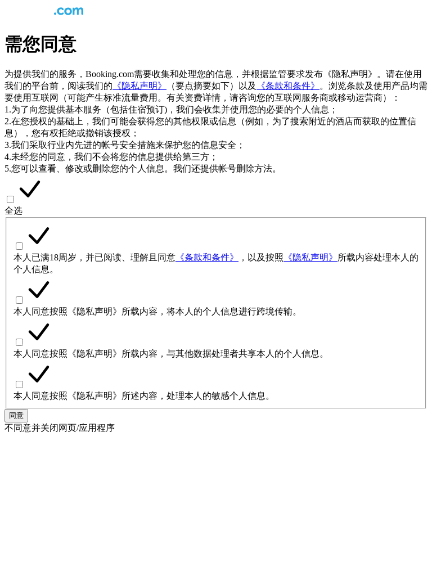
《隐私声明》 (139, 86)
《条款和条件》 (288, 86)
